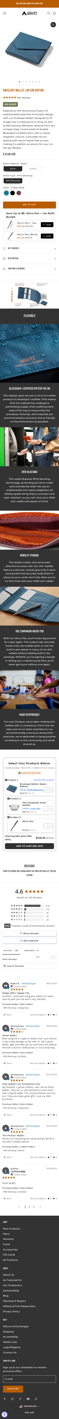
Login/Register (12, 1347)
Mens (6, 1233)
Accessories (10, 1249)
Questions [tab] (30, 950)
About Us (8, 1274)
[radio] (12, 168)
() (29, 846)
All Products (10, 1259)
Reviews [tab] (8, 950)
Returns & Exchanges (16, 1326)
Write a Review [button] (31, 933)
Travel (6, 1244)
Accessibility (10, 1336)
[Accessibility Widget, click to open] (5, 1414)
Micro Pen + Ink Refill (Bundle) (28, 223)
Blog (6, 1295)
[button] (49, 1014)
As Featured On (12, 1280)
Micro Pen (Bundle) (28, 234)
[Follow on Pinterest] (20, 1398)
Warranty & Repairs (14, 1301)
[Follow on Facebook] (4, 1398)
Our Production (12, 1285)
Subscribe (13, 1389)
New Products (11, 1228)
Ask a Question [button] (30, 940)
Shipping (8, 1331)
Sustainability (11, 1290)
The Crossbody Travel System (34, 804)
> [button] (40, 1206)
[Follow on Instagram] (12, 1398)
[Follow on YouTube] (28, 1398)
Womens (8, 1239)
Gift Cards (9, 1254)
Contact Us (10, 1352)
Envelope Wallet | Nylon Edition (33, 785)
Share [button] (9, 1014)
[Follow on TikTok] (36, 1398)
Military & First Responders (19, 1306)
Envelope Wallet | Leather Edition (18, 1146)
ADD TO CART (29, 205)
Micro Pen (28, 821)
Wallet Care (10, 1342)
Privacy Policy (11, 1311)
